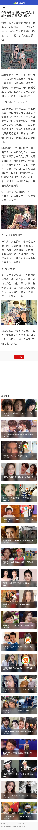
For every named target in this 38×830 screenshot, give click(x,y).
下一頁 (19, 357)
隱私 (20, 826)
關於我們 (4, 826)
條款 (16, 826)
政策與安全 (11, 826)
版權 (23, 826)
